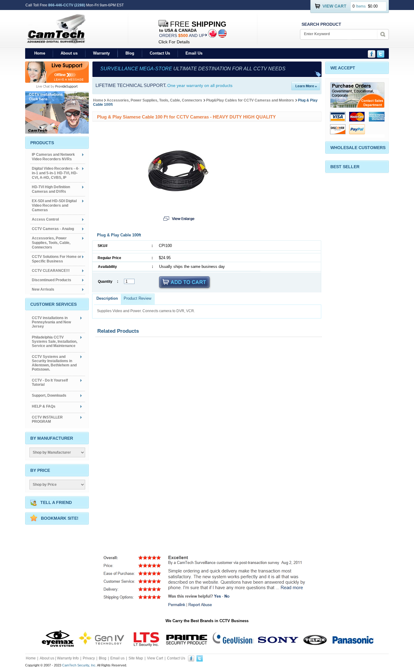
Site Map (136, 658)
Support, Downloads (49, 395)
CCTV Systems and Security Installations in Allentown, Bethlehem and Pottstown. (54, 363)
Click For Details (174, 41)
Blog (129, 53)
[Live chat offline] (57, 81)
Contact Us (160, 53)
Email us (117, 658)
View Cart (155, 658)
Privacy (89, 658)
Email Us (193, 53)
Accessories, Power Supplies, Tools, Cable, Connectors (154, 100)
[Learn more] (305, 88)
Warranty (101, 53)
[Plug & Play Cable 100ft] (178, 199)
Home (39, 53)
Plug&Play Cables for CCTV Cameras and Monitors (250, 100)
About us (69, 53)
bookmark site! (59, 518)
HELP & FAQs (43, 406)
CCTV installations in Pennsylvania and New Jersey (51, 322)
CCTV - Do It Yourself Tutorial (50, 382)
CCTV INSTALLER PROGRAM (47, 419)
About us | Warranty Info (59, 658)
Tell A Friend (56, 502)
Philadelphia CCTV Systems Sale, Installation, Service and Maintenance (54, 341)
